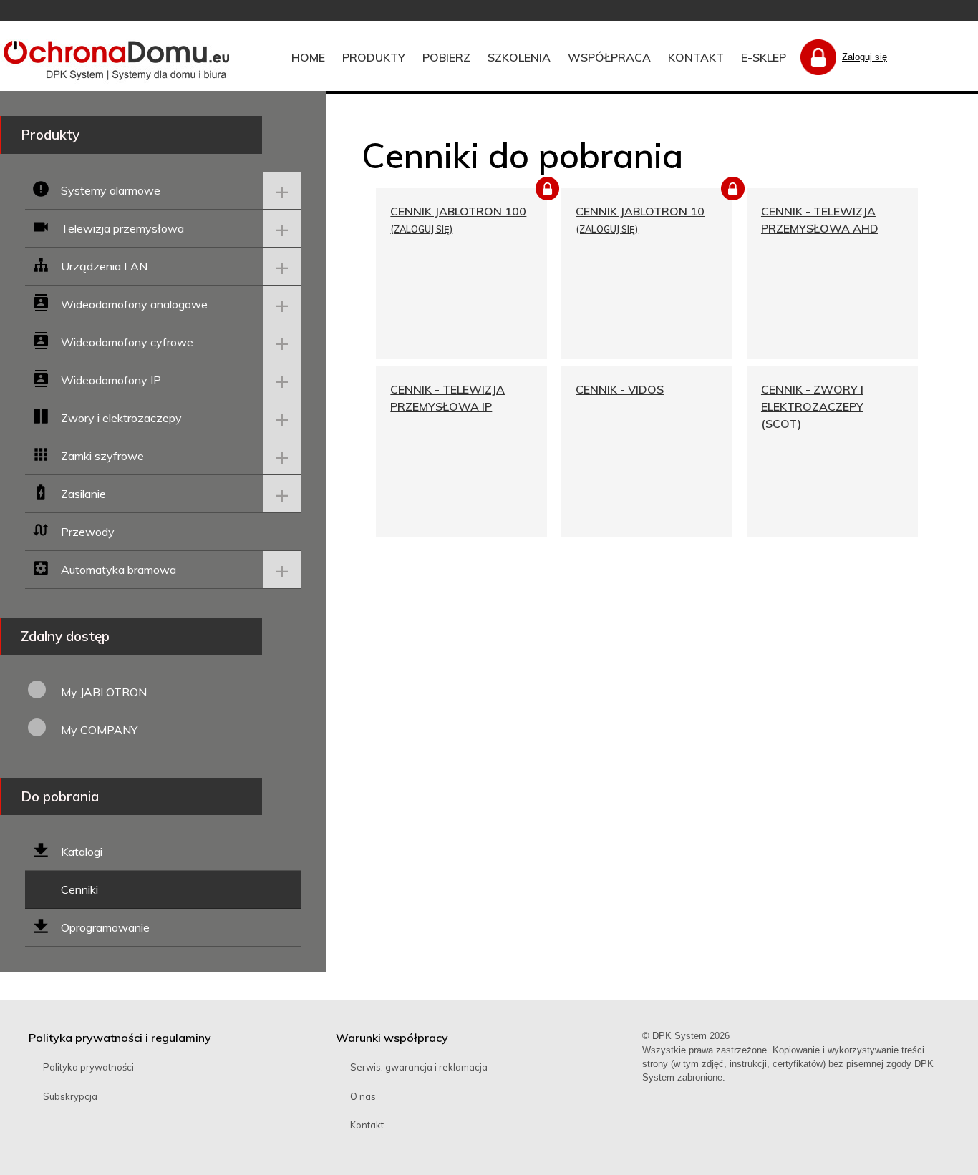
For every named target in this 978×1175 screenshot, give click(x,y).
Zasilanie (83, 494)
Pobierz (446, 57)
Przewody (88, 532)
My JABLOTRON (104, 692)
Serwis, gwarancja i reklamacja (419, 1067)
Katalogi (81, 851)
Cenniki (79, 889)
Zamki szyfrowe (102, 456)
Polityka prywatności (88, 1067)
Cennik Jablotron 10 (640, 211)
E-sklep (763, 57)
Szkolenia (519, 57)
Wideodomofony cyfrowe (127, 342)
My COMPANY (99, 730)
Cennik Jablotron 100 (458, 211)
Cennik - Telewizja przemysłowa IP (447, 398)
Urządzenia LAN (104, 266)
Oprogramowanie (105, 927)
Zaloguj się (864, 57)
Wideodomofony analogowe (134, 304)
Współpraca (609, 57)
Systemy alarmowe (110, 190)
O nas (363, 1096)
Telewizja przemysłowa (122, 228)
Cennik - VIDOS (620, 389)
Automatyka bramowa (118, 569)
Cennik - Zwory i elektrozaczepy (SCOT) (812, 406)
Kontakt (696, 57)
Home (308, 57)
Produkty (373, 57)
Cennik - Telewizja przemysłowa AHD (819, 219)
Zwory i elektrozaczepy (121, 418)
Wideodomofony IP (111, 380)
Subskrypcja (70, 1096)
